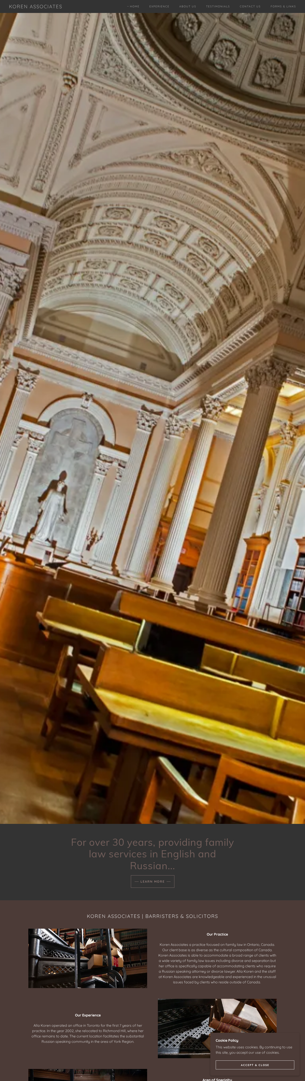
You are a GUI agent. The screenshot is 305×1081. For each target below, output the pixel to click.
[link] (35, 7)
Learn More (152, 881)
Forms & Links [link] (283, 6)
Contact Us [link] (250, 6)
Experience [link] (159, 6)
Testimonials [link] (218, 6)
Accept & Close (255, 1065)
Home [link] (135, 6)
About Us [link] (187, 6)
